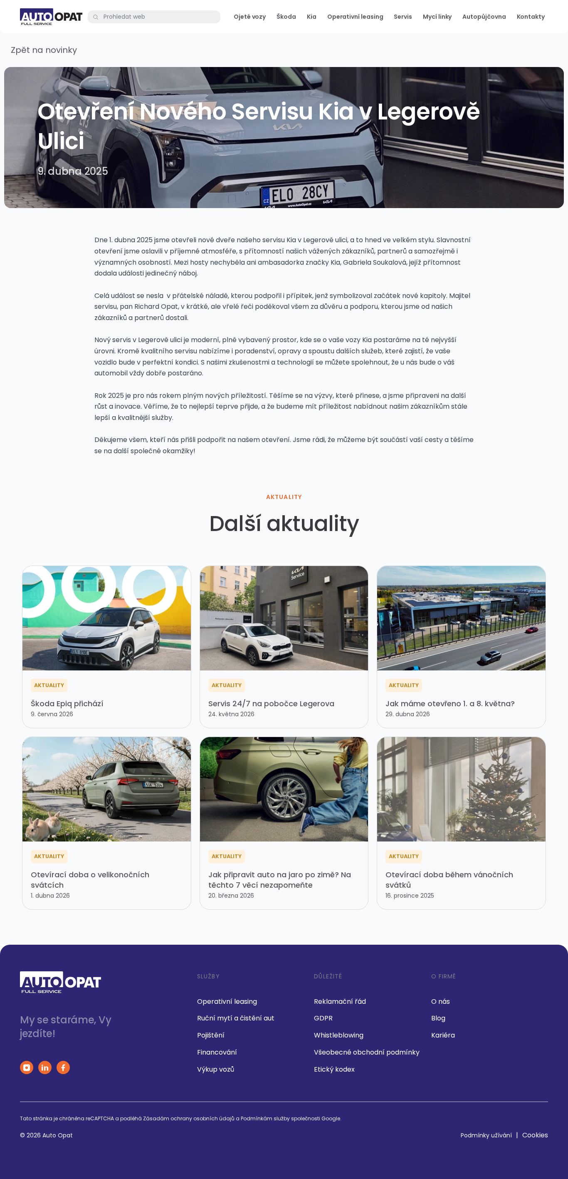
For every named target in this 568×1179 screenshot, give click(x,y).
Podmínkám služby (265, 1118)
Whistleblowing (338, 1035)
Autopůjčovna (484, 16)
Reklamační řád (340, 1001)
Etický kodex (334, 1069)
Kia (311, 16)
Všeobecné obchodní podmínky (367, 1052)
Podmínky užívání (486, 1135)
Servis (403, 16)
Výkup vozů (215, 1069)
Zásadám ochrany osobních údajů (189, 1118)
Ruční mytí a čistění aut (235, 1018)
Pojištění (211, 1035)
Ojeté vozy (250, 16)
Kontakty (531, 16)
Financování (217, 1052)
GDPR (323, 1018)
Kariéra (443, 1035)
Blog (438, 1018)
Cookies (535, 1135)
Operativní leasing (355, 16)
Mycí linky (437, 16)
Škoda (286, 16)
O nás (440, 1001)
